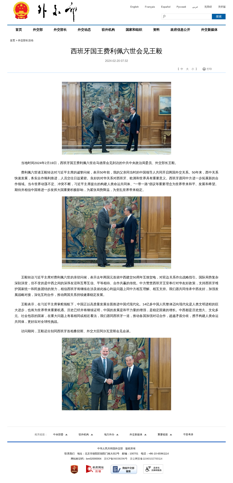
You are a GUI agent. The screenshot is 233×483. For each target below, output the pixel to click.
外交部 (38, 29)
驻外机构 (108, 29)
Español (165, 6)
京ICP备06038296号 (115, 458)
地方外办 (109, 434)
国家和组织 (134, 29)
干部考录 (188, 434)
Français (150, 6)
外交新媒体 (209, 29)
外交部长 (60, 29)
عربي (195, 6)
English (134, 6)
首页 (18, 29)
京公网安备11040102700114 (146, 458)
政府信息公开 (180, 29)
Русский (181, 6)
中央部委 (58, 434)
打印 (209, 68)
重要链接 (163, 434)
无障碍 (208, 6)
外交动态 (84, 29)
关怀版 (222, 6)
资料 (156, 29)
